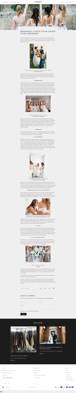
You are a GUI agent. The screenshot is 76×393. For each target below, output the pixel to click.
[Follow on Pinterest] (8, 383)
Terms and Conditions (70, 379)
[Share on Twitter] (45, 288)
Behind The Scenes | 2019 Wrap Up (19, 356)
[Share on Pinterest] (49, 288)
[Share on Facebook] (41, 288)
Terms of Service (48, 298)
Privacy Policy (41, 298)
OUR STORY (62, 2)
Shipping (67, 374)
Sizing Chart (68, 372)
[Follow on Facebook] (3, 383)
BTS (11, 353)
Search (67, 370)
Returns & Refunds (69, 378)
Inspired (41, 345)
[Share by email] (53, 288)
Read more (12, 360)
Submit (23, 314)
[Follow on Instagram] (5, 383)
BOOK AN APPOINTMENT (70, 2)
